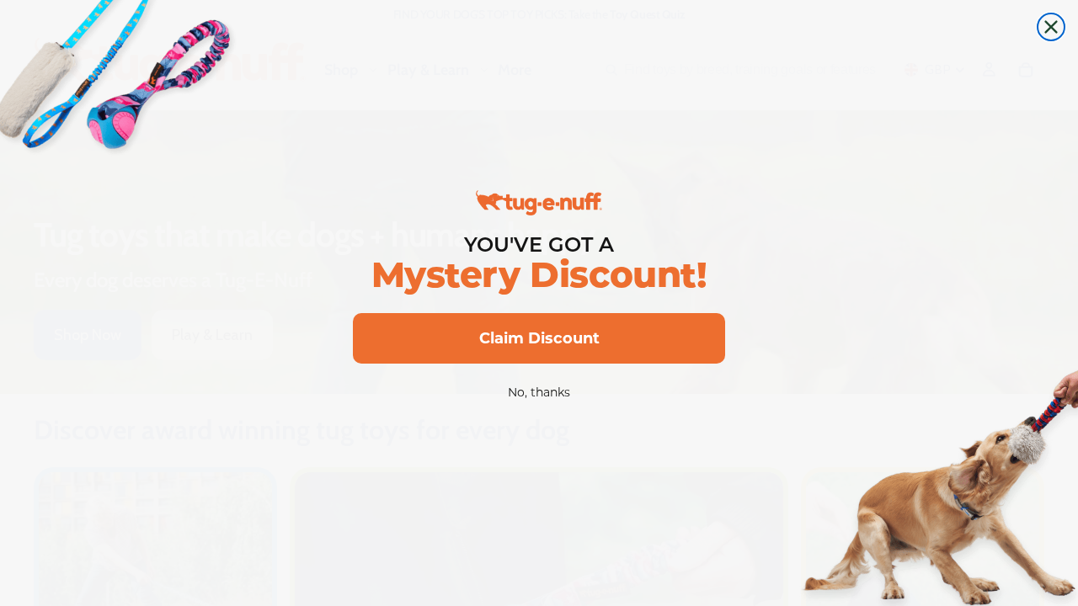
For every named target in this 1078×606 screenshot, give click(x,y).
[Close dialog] (1051, 26)
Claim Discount (539, 338)
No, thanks (539, 392)
